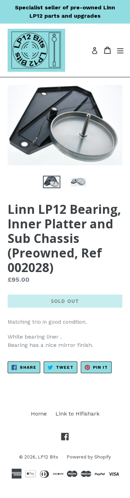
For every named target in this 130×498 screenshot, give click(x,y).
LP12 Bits (49, 457)
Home (39, 413)
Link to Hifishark (77, 413)
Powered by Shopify (89, 457)
